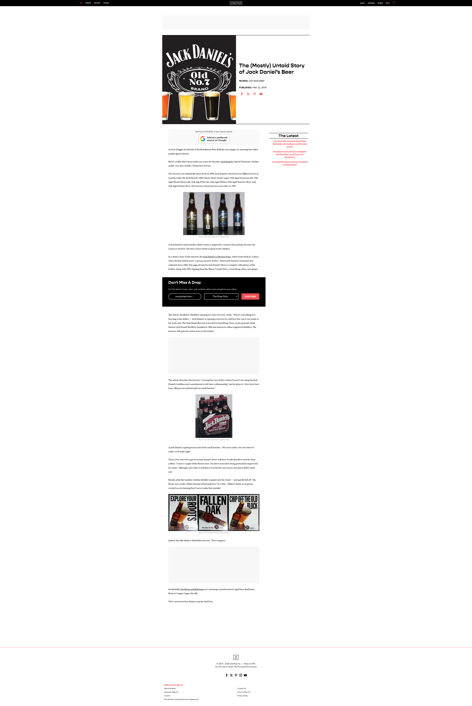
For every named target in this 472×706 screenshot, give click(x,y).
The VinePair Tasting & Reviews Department (181, 699)
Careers (167, 696)
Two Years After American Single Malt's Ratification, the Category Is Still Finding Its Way (290, 144)
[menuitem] (81, 3)
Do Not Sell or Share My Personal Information (236, 666)
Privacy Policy (242, 696)
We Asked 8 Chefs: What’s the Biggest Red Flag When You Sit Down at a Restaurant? (289, 154)
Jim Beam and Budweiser (193, 589)
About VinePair (170, 689)
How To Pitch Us (243, 692)
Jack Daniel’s (227, 161)
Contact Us (241, 689)
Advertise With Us (171, 692)
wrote (233, 149)
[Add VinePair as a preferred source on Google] (214, 139)
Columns (97, 3)
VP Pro (362, 3)
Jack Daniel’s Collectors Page (217, 256)
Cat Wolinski (256, 81)
